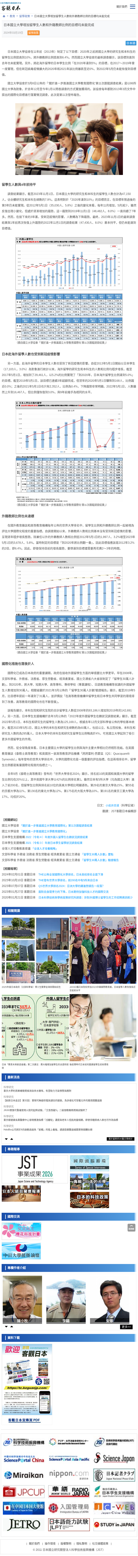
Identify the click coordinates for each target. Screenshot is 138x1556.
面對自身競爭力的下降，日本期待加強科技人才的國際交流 (73, 891)
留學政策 (24, 16)
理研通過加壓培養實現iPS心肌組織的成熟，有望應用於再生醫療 (37, 1129)
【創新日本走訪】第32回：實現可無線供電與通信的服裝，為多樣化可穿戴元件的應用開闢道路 (53, 1090)
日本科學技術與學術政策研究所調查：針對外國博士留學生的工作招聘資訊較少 (85, 897)
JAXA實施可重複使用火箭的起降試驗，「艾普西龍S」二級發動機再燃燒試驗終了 (45, 1100)
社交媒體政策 (100, 1543)
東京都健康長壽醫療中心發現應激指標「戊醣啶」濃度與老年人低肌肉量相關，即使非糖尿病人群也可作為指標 (61, 1110)
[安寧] (110, 1299)
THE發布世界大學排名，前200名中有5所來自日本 (68, 880)
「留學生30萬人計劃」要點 (97, 854)
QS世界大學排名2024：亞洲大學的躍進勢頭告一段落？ (71, 885)
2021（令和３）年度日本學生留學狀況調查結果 (54, 842)
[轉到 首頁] (4, 16)
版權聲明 (66, 1543)
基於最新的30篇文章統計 (121, 1139)
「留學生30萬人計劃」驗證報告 (100, 860)
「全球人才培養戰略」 (44, 848)
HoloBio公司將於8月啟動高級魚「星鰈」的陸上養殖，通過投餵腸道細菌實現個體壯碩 (48, 1120)
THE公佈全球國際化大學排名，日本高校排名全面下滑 (70, 874)
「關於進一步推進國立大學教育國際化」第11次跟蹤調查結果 (56, 825)
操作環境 (50, 1543)
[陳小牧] (23, 1299)
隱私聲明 (81, 1543)
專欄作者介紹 (17, 1268)
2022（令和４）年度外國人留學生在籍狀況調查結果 (57, 837)
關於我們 (121, 6)
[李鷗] (67, 1299)
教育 (12, 16)
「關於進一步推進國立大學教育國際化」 (44, 831)
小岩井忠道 (112, 805)
